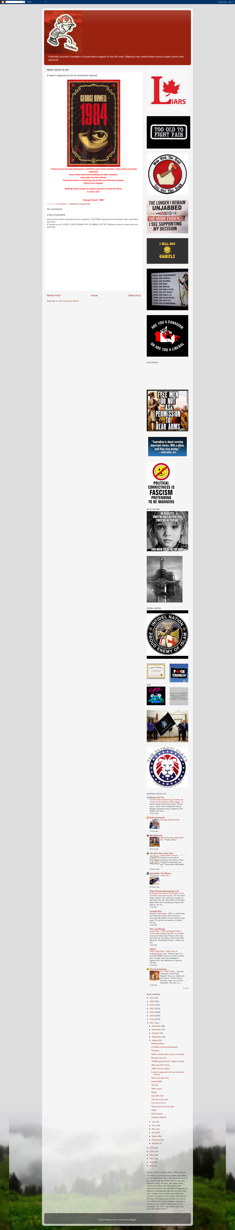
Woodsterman (156, 835)
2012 (152, 1162)
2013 (152, 1159)
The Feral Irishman (158, 969)
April (154, 1133)
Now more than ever (160, 1078)
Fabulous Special (158, 1117)
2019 (152, 1016)
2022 (152, 1005)
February (156, 1140)
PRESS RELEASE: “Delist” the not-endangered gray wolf (164, 952)
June (154, 1125)
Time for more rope (159, 1099)
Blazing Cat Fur (157, 797)
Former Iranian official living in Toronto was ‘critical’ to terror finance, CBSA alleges (166, 801)
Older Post (134, 295)
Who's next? (156, 1089)
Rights (154, 1092)
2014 (152, 1155)
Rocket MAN (156, 1081)
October (155, 1033)
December (156, 1026)
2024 (152, 998)
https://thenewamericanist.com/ (164, 891)
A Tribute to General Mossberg (164, 1047)
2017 (152, 1023)
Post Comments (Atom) (69, 301)
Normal (154, 1085)
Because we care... (159, 1058)
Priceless (155, 1051)
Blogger (133, 1220)
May (154, 1129)
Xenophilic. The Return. (160, 873)
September (157, 1037)
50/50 (153, 1110)
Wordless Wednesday (158, 913)
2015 (152, 1151)
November (156, 1030)
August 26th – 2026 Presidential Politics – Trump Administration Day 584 (166, 932)
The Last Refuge (157, 929)
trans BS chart (157, 1096)
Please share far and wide (162, 1107)
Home (94, 295)
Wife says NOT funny (160, 1065)
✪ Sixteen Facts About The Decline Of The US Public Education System (167, 894)
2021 (152, 1009)
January (155, 1143)
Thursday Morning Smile (170, 820)
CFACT (153, 949)
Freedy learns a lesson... (170, 855)
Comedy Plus (156, 911)
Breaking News (157, 1043)
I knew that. (165, 875)
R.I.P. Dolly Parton (167, 971)
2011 (152, 1166)
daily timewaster (157, 818)
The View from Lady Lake (161, 853)
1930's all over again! (160, 1069)
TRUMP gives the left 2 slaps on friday (167, 1061)
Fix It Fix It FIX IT (158, 1103)
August (155, 1040)
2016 (152, 1148)
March (155, 1136)
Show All (185, 988)
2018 (152, 1019)
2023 (152, 1001)
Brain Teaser (156, 1114)
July (154, 1122)
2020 (152, 1012)
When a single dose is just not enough (167, 1054)
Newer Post (53, 295)
